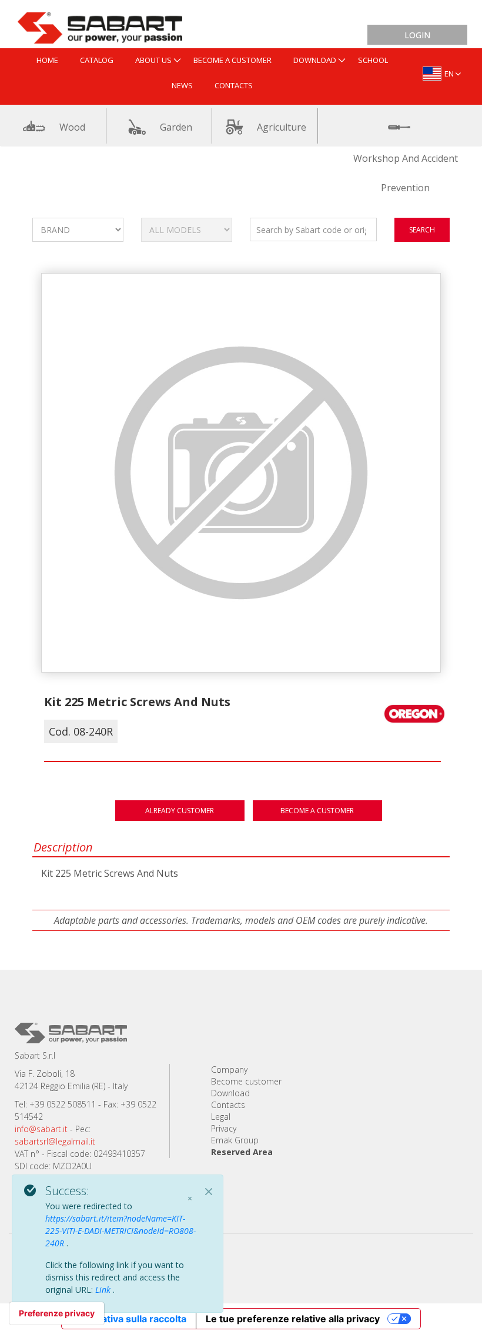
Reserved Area (242, 1151)
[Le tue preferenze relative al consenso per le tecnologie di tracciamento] (56, 1313)
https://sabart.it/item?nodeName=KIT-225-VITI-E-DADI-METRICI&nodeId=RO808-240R (120, 1231)
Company (229, 1069)
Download (230, 1093)
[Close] (208, 1191)
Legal (220, 1116)
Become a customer (317, 811)
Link (104, 1289)
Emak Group (235, 1140)
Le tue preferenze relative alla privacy (293, 1319)
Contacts (228, 1104)
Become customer (246, 1081)
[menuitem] (47, 61)
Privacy (223, 1128)
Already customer (179, 811)
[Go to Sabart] (100, 25)
